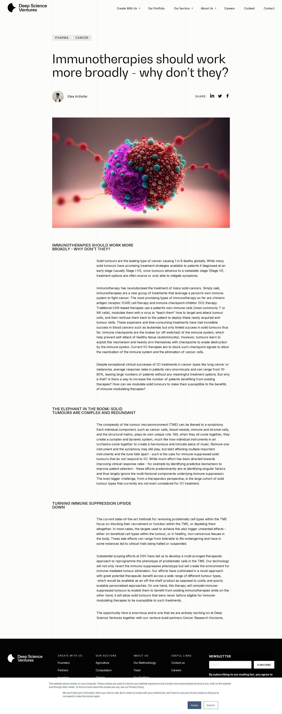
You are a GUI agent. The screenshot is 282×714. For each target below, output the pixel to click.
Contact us (178, 662)
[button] (127, 8)
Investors (63, 677)
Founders (64, 662)
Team (137, 670)
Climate (100, 677)
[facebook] (227, 96)
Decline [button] (211, 705)
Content (249, 8)
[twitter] (220, 96)
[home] (27, 8)
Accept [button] (194, 705)
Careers (229, 8)
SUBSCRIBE (264, 664)
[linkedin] (212, 96)
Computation (104, 670)
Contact (269, 8)
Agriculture (102, 662)
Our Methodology (145, 662)
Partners (63, 670)
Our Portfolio (156, 8)
